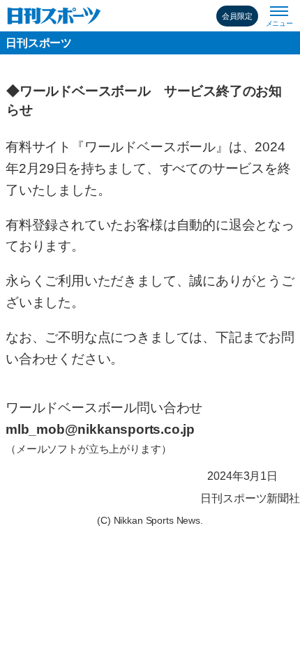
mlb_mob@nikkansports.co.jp (100, 429)
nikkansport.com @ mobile (54, 15)
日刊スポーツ (39, 43)
